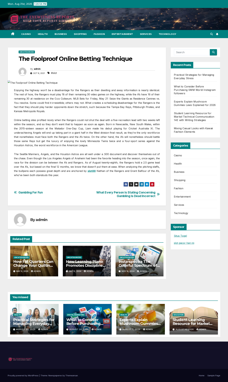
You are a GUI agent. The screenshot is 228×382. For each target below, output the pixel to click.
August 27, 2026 (26, 329)
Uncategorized (27, 52)
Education (178, 315)
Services (146, 34)
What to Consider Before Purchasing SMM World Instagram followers (195, 90)
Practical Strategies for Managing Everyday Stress (33, 323)
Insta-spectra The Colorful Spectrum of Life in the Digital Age (138, 265)
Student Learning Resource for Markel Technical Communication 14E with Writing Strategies (194, 117)
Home (201, 375)
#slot (54, 73)
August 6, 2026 (185, 329)
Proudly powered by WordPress (23, 375)
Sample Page (214, 375)
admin (37, 69)
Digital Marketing (75, 315)
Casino (26, 34)
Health (43, 34)
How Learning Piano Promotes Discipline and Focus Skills (84, 265)
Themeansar (71, 375)
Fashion (99, 34)
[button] (211, 34)
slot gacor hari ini (184, 243)
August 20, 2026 (79, 329)
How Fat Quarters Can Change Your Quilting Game (33, 265)
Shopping (80, 34)
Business (61, 34)
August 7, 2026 (131, 329)
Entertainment (122, 34)
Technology (167, 34)
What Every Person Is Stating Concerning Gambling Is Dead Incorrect (125, 194)
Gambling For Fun (30, 192)
